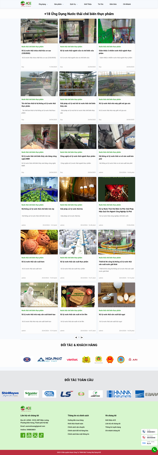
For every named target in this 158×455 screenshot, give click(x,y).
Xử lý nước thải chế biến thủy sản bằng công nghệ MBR (39, 157)
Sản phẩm (58, 4)
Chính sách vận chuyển (76, 427)
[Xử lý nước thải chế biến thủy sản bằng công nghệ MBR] (39, 136)
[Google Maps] (35, 437)
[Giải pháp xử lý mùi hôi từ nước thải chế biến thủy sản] (78, 83)
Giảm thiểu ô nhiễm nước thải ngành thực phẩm (115, 52)
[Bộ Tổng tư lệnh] (69, 359)
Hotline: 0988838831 (28, 430)
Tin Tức (100, 4)
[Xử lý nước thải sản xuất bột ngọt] (116, 294)
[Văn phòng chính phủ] (93, 359)
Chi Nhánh (127, 4)
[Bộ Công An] (82, 359)
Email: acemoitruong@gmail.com (32, 426)
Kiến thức (113, 4)
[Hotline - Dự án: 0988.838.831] (154, 452)
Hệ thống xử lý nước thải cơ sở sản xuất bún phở (116, 157)
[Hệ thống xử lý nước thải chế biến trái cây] (39, 189)
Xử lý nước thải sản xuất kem (33, 262)
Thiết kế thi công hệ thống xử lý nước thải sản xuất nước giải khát (115, 263)
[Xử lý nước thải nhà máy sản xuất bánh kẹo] (39, 294)
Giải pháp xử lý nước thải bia (71, 209)
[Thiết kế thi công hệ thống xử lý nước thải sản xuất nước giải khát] (116, 242)
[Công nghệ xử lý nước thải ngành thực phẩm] (78, 136)
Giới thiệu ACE (110, 420)
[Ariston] (120, 359)
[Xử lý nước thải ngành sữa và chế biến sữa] (78, 31)
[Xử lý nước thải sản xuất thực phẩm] (78, 242)
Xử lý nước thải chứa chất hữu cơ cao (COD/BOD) (36, 52)
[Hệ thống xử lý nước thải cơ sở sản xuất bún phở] (116, 136)
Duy (23, 67)
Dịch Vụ (73, 4)
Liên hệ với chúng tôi (112, 424)
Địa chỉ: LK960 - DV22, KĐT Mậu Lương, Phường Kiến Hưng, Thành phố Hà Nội (34, 421)
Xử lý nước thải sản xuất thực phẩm (74, 262)
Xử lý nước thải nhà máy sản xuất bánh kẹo (38, 314)
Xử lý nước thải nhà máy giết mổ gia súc (114, 103)
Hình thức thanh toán (75, 424)
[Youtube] (29, 437)
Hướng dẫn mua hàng (75, 420)
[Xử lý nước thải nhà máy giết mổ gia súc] (116, 83)
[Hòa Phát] (33, 359)
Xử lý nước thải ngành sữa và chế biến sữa (77, 51)
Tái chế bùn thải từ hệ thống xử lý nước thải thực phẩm (39, 104)
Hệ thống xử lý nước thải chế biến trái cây (38, 209)
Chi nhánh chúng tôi (112, 431)
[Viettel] (56, 359)
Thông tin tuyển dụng (113, 427)
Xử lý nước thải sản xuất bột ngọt (112, 314)
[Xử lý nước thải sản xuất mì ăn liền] (78, 294)
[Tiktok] (42, 437)
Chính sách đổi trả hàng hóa (78, 431)
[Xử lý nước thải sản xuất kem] (39, 242)
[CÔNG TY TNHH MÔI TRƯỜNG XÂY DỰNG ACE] (25, 1)
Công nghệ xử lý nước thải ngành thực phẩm (77, 156)
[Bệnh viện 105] (104, 359)
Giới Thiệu (88, 4)
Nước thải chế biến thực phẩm (33, 47)
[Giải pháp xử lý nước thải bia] (78, 189)
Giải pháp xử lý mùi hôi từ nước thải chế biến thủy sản (77, 104)
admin (101, 172)
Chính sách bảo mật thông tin (78, 434)
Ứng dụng (42, 4)
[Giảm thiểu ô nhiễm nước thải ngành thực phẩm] (116, 31)
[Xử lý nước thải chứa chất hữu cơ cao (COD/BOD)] (39, 31)
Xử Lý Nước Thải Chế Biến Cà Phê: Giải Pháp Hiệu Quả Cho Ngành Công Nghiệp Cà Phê (116, 210)
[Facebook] (23, 437)
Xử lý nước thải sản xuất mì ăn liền (73, 314)
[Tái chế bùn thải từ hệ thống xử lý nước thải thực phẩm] (39, 83)
